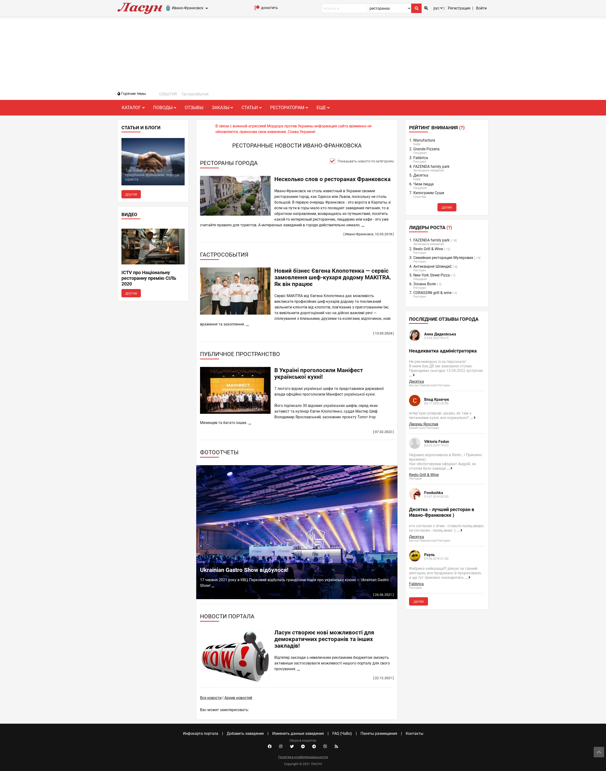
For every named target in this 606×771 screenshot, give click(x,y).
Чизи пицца (423, 184)
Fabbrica (420, 158)
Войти (481, 8)
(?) (462, 127)
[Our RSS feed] (336, 746)
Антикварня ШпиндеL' (432, 266)
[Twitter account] (292, 746)
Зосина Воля (424, 284)
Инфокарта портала (200, 733)
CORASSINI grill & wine (432, 292)
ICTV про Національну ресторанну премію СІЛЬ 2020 (148, 278)
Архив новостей (238, 697)
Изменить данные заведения (298, 733)
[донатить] (257, 9)
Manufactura (424, 140)
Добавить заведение (245, 733)
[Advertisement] (303, 52)
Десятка (420, 175)
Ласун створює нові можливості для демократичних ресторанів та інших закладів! (324, 639)
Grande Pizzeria (426, 149)
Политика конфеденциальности (303, 757)
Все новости (211, 697)
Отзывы (194, 107)
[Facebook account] (269, 746)
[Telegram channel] (314, 746)
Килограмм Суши (428, 193)
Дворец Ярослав (423, 424)
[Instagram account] (281, 746)
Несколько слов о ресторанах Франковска (332, 179)
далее (447, 207)
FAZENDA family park (431, 166)
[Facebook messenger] (303, 746)
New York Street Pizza (431, 275)
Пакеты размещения (379, 733)
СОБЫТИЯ (168, 94)
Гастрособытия (195, 94)
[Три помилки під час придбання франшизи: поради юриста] (153, 184)
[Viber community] (325, 746)
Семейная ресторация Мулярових (443, 257)
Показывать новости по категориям (366, 161)
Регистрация (459, 8)
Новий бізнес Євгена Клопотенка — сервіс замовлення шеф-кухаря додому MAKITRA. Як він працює (332, 277)
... (362, 225)
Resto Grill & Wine (428, 249)
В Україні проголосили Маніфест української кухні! (318, 373)
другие (131, 194)
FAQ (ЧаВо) (342, 733)
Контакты (414, 733)
